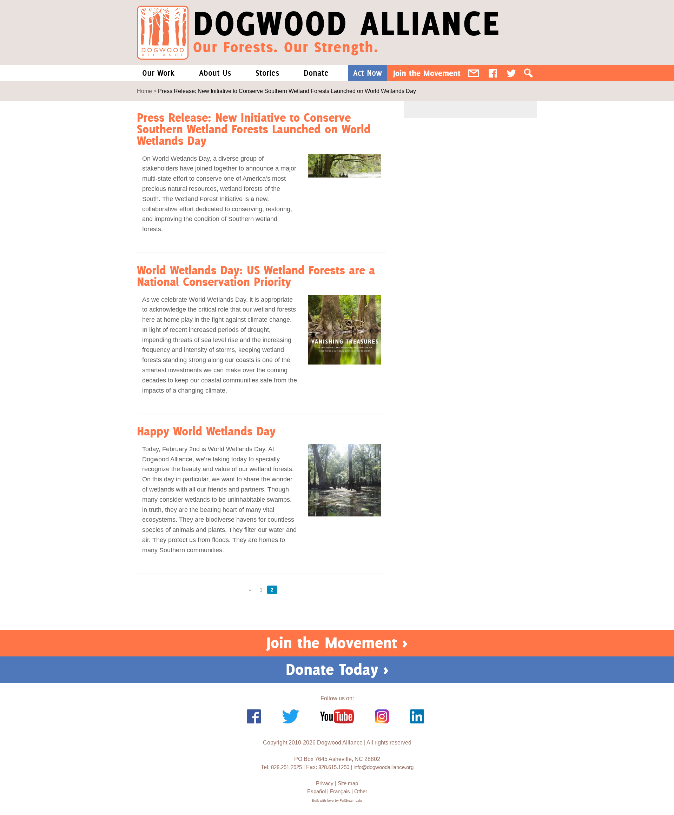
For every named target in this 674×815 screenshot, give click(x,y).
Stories (267, 73)
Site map (348, 783)
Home (144, 91)
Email (473, 73)
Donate (316, 73)
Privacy (324, 783)
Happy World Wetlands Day (206, 431)
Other (360, 791)
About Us (215, 73)
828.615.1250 (333, 767)
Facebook (493, 73)
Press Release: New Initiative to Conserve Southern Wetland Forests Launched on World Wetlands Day (254, 129)
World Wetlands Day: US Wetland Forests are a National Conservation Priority (256, 275)
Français (340, 791)
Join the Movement (427, 73)
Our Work (158, 73)
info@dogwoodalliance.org (383, 767)
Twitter (511, 73)
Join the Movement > (337, 643)
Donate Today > (337, 669)
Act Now (367, 73)
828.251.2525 (286, 767)
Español (316, 791)
